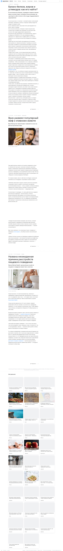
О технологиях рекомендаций (47, 550)
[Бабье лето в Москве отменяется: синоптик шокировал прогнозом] (15, 462)
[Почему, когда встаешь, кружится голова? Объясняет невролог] (47, 494)
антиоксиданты (17, 231)
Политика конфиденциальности (56, 550)
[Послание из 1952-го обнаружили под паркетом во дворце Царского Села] (31, 400)
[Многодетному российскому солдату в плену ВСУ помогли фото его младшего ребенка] (31, 384)
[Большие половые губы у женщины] (47, 541)
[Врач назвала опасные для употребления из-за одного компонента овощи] (31, 541)
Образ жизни (16, 4)
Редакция (24, 550)
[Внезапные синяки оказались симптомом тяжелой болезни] (15, 494)
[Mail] (1, 1)
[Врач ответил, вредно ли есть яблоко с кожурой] (31, 447)
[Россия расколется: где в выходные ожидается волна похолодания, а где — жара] (47, 384)
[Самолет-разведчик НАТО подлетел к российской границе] (15, 431)
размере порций (12, 69)
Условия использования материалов (31, 550)
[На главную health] (5, 1)
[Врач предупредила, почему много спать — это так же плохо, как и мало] (47, 478)
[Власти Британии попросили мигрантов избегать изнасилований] (31, 462)
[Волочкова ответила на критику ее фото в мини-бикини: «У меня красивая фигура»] (31, 494)
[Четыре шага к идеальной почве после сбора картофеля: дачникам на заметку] (31, 509)
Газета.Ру (19, 115)
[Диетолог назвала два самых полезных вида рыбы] (31, 478)
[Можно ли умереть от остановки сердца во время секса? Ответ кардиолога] (15, 447)
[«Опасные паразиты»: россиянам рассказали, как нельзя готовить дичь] (15, 525)
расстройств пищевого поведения (15, 340)
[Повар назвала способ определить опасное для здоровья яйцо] (47, 462)
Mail (1, 550)
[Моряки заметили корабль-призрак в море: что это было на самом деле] (31, 525)
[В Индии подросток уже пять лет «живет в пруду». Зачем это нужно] (31, 415)
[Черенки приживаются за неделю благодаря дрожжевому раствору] (15, 478)
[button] (23, 136)
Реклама (8, 550)
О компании (4, 550)
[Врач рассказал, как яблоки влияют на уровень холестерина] (15, 400)
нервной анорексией (25, 314)
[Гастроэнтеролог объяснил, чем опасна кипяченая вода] (47, 525)
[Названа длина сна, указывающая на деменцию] (47, 415)
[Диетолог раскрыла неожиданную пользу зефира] (47, 509)
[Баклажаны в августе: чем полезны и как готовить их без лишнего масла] (47, 447)
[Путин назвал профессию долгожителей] (15, 541)
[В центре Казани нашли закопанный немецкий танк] (47, 431)
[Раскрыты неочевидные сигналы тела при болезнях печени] (15, 384)
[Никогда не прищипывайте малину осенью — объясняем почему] (31, 431)
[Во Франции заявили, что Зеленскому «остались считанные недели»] (47, 400)
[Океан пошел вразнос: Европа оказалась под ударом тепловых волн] (15, 415)
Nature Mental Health (12, 300)
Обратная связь (39, 550)
